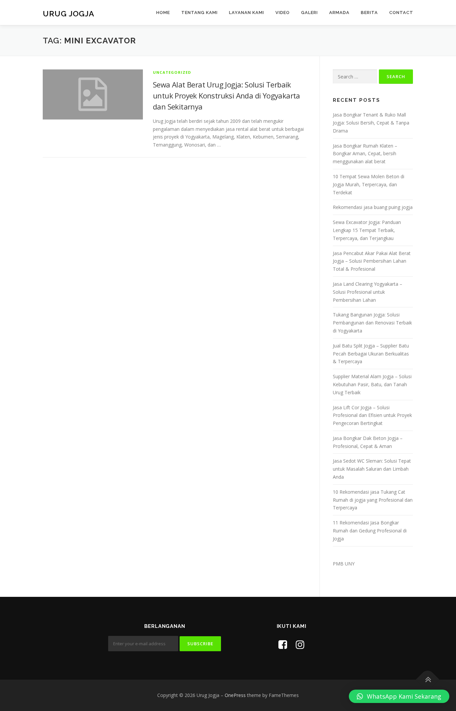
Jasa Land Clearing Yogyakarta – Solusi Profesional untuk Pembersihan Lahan (367, 292)
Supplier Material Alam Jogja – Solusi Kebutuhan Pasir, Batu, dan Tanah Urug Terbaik (372, 384)
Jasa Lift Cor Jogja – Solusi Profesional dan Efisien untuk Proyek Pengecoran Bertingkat (372, 415)
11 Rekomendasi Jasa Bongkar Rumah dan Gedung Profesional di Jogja (370, 530)
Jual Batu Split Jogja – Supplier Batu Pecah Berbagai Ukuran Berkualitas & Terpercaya (371, 353)
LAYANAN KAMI (246, 12)
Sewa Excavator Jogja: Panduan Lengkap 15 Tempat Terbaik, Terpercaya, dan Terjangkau (367, 230)
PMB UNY (344, 563)
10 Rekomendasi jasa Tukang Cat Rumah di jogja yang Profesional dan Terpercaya (373, 500)
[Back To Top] (428, 680)
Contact (401, 12)
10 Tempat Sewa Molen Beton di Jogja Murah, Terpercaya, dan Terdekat (368, 184)
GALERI (309, 12)
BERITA (369, 12)
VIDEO (282, 12)
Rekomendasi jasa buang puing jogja (373, 207)
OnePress (235, 695)
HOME (163, 12)
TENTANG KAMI (199, 12)
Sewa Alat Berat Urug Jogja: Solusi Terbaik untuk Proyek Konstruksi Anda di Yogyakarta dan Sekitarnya (226, 95)
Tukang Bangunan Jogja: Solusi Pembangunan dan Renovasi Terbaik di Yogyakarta (372, 322)
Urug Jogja (68, 13)
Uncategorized (172, 72)
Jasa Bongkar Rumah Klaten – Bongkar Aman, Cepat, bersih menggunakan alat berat (365, 154)
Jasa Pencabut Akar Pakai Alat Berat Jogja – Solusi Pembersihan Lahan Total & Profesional (372, 261)
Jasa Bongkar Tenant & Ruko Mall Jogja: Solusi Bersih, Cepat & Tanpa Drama (371, 122)
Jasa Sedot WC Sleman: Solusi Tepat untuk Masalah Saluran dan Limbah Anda (372, 469)
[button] (399, 696)
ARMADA (339, 12)
